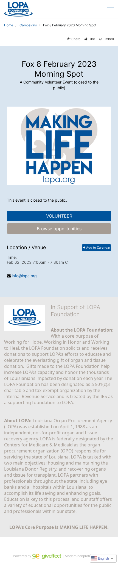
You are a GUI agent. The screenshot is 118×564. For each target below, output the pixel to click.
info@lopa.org (24, 275)
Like (91, 39)
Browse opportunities (59, 228)
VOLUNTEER (59, 216)
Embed (108, 39)
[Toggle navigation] (110, 9)
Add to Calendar (97, 247)
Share (75, 39)
